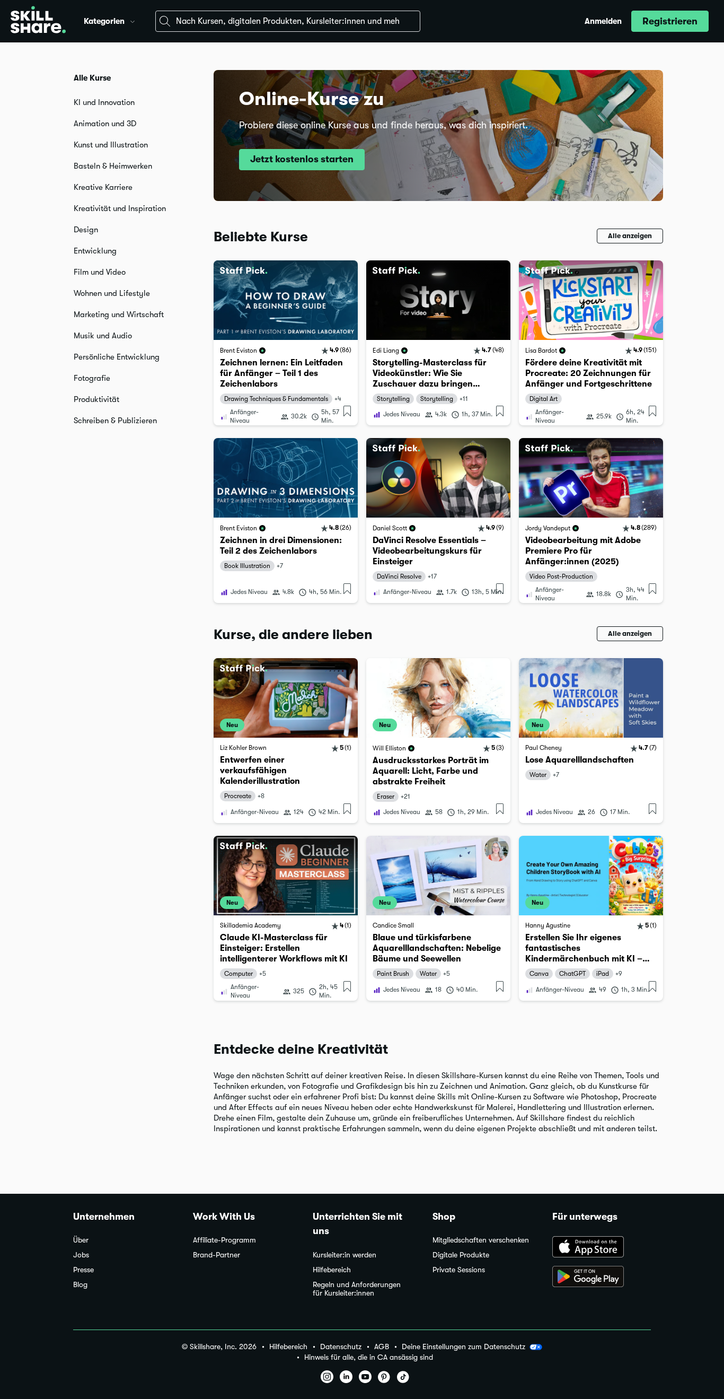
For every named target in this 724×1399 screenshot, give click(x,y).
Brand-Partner (216, 1255)
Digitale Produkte (460, 1255)
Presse (83, 1270)
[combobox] (287, 21)
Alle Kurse (92, 78)
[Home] (38, 21)
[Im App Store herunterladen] (601, 1248)
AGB (381, 1347)
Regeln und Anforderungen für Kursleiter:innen (357, 1289)
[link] (286, 342)
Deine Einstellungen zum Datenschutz (463, 1346)
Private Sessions (458, 1270)
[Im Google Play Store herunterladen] (601, 1277)
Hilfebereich (332, 1270)
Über (81, 1240)
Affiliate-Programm (224, 1240)
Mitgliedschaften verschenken (480, 1240)
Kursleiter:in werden (344, 1255)
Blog (80, 1285)
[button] (132, 20)
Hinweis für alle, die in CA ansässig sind (368, 1357)
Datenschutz (340, 1347)
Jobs (81, 1255)
